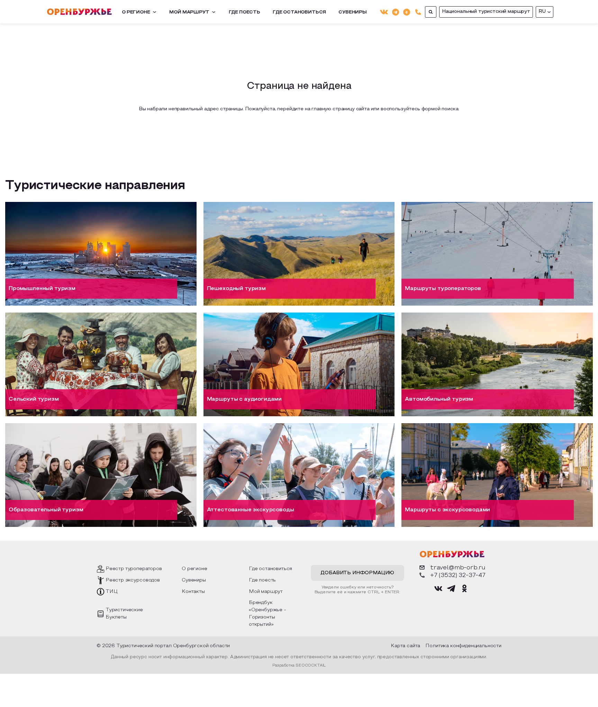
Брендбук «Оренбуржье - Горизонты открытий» (267, 614)
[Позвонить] (418, 12)
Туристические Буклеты (124, 614)
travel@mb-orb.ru (458, 567)
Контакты (193, 591)
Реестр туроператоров (134, 569)
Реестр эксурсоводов (133, 580)
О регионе (136, 12)
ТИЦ (112, 591)
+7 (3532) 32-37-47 (458, 575)
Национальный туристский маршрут (486, 11)
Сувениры (352, 12)
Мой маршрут (189, 12)
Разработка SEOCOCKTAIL (299, 665)
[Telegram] (395, 11)
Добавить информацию (357, 573)
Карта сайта (405, 646)
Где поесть (244, 12)
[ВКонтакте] (384, 12)
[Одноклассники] (406, 11)
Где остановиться (299, 12)
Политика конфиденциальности (463, 646)
